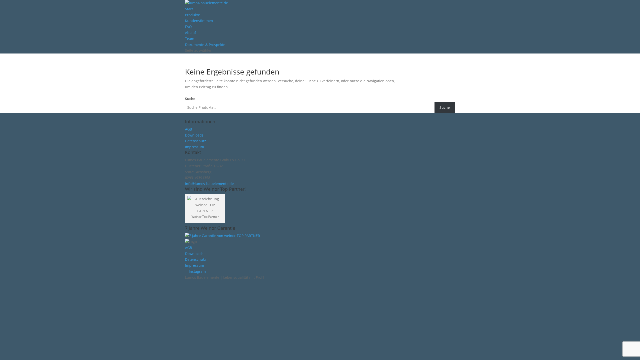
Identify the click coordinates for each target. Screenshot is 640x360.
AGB (188, 129)
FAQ (188, 26)
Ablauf (190, 32)
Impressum (194, 146)
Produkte (192, 14)
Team (189, 38)
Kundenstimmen (199, 20)
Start (189, 8)
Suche (190, 98)
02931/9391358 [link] (197, 177)
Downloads (194, 135)
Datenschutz (195, 140)
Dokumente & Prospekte (205, 44)
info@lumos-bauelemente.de (209, 183)
